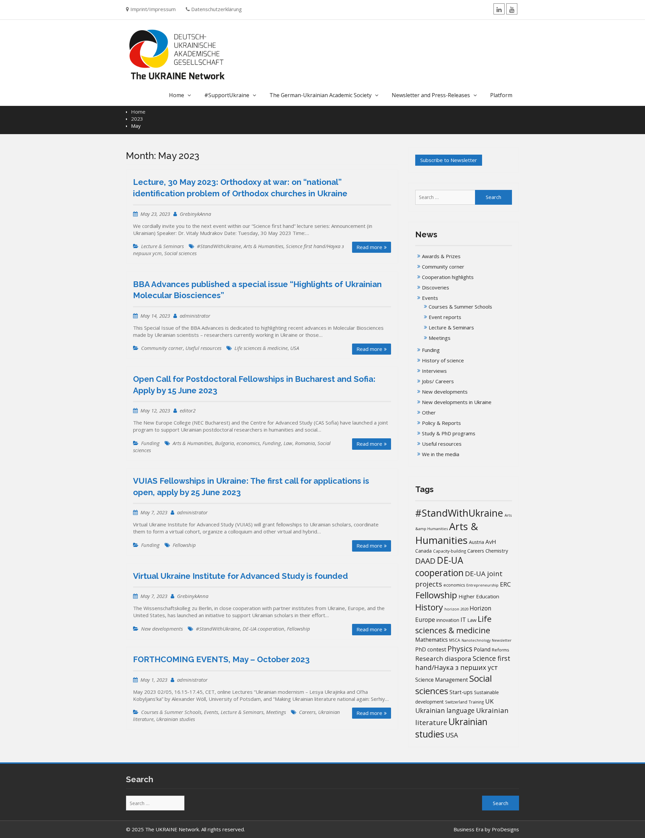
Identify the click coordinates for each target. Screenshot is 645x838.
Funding (150, 443)
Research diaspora (443, 658)
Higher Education (479, 596)
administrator (195, 315)
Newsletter (502, 640)
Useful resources (203, 348)
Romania (305, 443)
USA (294, 348)
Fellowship (184, 545)
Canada (423, 551)
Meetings (276, 712)
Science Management (441, 679)
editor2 (188, 410)
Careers (307, 712)
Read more (369, 247)
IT (463, 619)
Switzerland (456, 702)
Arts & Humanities (263, 246)
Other (429, 412)
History (429, 607)
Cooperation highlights (448, 277)
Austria (476, 542)
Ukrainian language (445, 710)
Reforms (500, 650)
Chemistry (496, 550)
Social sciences (180, 253)
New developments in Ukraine (456, 402)
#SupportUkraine (226, 95)
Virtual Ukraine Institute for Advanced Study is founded (240, 576)
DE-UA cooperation (263, 628)
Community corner (162, 348)
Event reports (445, 317)
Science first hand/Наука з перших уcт (462, 663)
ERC (505, 584)
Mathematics (431, 639)
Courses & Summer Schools (171, 712)
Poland (482, 649)
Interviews (434, 370)
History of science (443, 360)
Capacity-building (449, 551)
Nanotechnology (476, 640)
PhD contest (430, 649)
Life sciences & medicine (261, 348)
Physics (459, 648)
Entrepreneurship (482, 585)
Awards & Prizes (441, 256)
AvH (490, 542)
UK (489, 701)
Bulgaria (224, 443)
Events (211, 712)
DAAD (425, 561)
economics (248, 443)
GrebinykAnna (195, 213)
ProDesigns (505, 829)
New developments (162, 628)
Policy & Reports (441, 423)
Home (176, 95)
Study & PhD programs (448, 433)
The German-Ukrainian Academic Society (320, 95)
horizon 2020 (456, 608)
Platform (501, 95)
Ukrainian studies (175, 719)
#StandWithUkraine (219, 246)
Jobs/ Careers (438, 381)
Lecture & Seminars (162, 246)
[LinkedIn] (499, 8)
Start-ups (461, 692)
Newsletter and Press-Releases (431, 95)
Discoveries (435, 287)
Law (288, 443)
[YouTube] (511, 8)
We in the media (440, 454)
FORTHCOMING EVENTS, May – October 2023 (221, 659)
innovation (447, 620)
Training (476, 702)
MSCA (454, 640)
